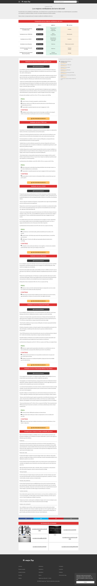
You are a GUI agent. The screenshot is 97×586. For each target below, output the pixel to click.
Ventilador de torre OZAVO (65, 67)
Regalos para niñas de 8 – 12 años (45, 578)
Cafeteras (61, 572)
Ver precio (40, 29)
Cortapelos (61, 566)
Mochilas (20, 575)
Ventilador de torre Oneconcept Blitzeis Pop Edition (68, 75)
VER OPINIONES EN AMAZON (39, 118)
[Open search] (78, 2)
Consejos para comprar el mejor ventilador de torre (68, 79)
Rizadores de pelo (21, 569)
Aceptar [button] (85, 582)
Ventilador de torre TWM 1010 (66, 64)
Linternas (20, 566)
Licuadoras (61, 569)
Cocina (51, 6)
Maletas (20, 578)
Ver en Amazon (63, 63)
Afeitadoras (41, 566)
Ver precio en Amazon (39, 66)
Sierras (40, 575)
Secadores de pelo (21, 572)
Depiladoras (41, 569)
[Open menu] (19, 2)
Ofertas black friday (62, 575)
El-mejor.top (47, 6)
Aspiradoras (41, 572)
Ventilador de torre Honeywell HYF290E (67, 72)
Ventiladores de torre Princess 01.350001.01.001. (66, 62)
